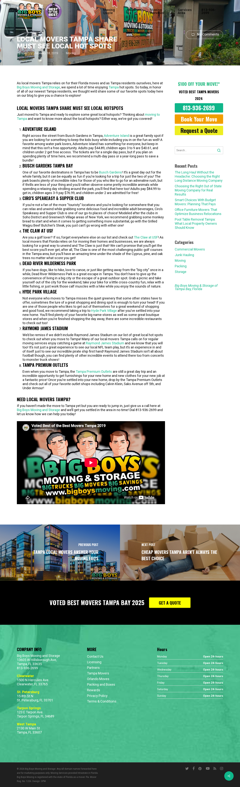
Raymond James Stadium (105, 343)
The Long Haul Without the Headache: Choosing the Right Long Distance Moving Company (199, 176)
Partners (93, 668)
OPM (43, 781)
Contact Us (95, 656)
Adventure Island (116, 136)
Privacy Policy (97, 696)
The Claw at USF (146, 237)
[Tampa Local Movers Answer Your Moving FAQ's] (60, 553)
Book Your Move (199, 119)
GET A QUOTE (170, 603)
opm (24, 53)
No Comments (207, 34)
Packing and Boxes (101, 684)
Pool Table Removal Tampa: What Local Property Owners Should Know (196, 223)
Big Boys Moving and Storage (38, 87)
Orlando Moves (98, 679)
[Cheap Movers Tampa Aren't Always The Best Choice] (180, 553)
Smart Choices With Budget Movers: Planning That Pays (195, 202)
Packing (181, 266)
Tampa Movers (98, 673)
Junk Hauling (184, 255)
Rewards (93, 690)
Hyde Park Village (104, 311)
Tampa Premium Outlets (94, 371)
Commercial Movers (190, 249)
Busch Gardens (110, 172)
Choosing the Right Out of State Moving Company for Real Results (198, 190)
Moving (71, 53)
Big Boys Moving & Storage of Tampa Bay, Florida (196, 287)
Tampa (114, 87)
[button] (199, 108)
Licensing (94, 662)
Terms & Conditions (101, 701)
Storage (180, 272)
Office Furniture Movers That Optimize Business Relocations (198, 212)
